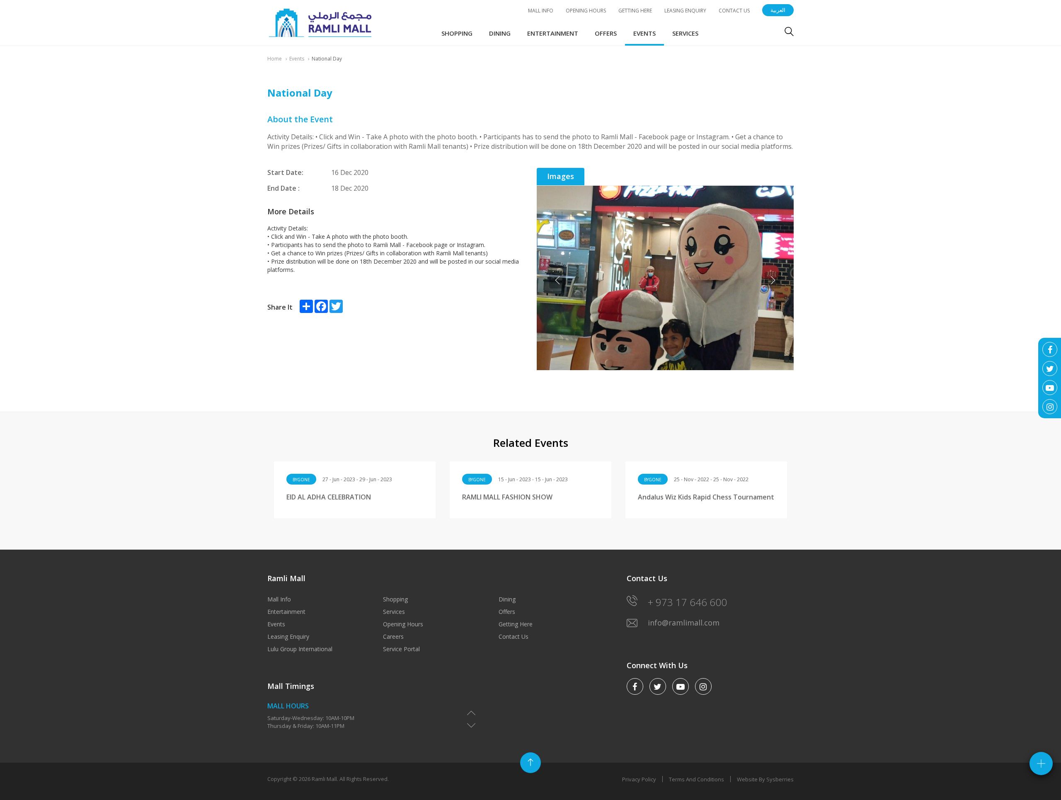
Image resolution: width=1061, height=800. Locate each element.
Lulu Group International (299, 649)
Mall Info (540, 10)
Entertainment (552, 33)
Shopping (456, 33)
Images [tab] (560, 176)
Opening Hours (586, 10)
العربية (777, 10)
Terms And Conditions (696, 779)
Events (644, 33)
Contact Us (734, 10)
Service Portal (401, 649)
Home (274, 58)
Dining (500, 33)
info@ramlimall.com (683, 623)
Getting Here (635, 10)
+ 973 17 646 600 (687, 602)
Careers (393, 636)
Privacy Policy (639, 779)
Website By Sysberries (765, 779)
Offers (606, 33)
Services (685, 33)
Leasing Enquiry (685, 10)
